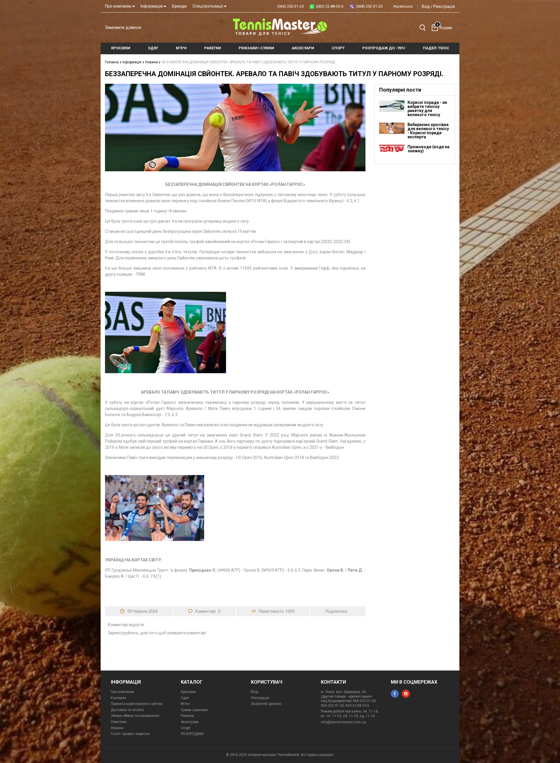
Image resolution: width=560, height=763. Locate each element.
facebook (395, 694)
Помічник (119, 722)
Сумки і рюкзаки (194, 710)
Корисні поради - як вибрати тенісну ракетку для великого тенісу (427, 108)
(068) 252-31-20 (369, 6)
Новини (152, 62)
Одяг (185, 698)
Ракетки (187, 716)
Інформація (152, 6)
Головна (112, 62)
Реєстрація (444, 6)
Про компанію (118, 6)
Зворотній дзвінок (266, 704)
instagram (406, 694)
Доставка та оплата (127, 710)
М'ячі (185, 704)
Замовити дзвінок (123, 27)
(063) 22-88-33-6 (329, 6)
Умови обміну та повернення (135, 716)
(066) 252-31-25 (290, 6)
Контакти (118, 698)
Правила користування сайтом (136, 704)
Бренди (179, 6)
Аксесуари (190, 722)
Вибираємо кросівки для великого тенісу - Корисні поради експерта (428, 130)
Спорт (185, 728)
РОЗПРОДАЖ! (192, 734)
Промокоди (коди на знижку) (428, 148)
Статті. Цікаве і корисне (130, 734)
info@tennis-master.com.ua (343, 722)
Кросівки (188, 692)
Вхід (426, 6)
